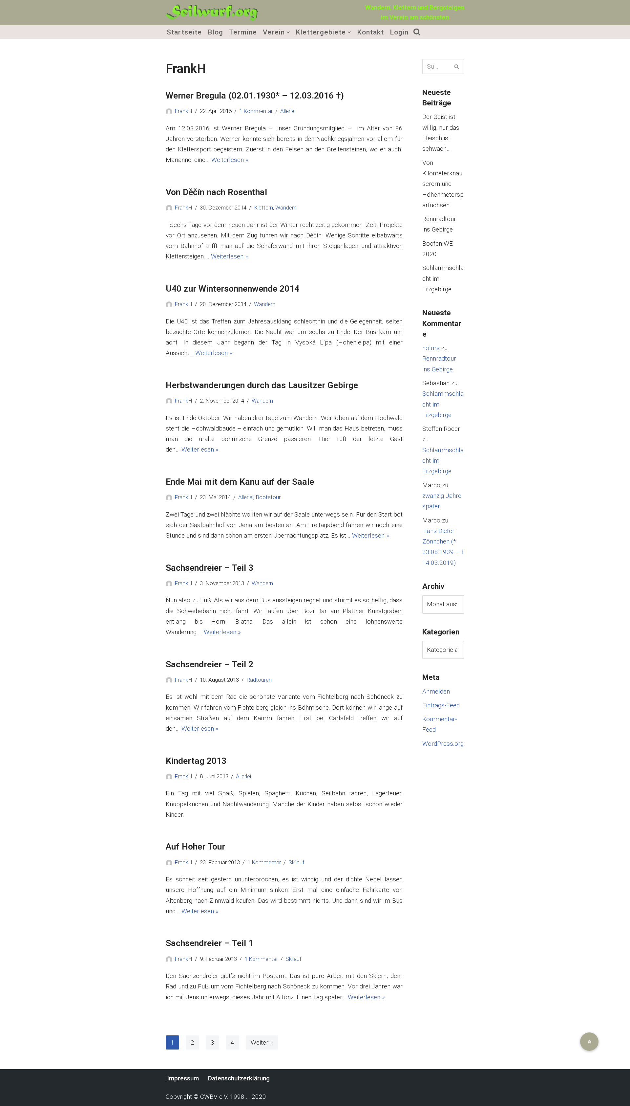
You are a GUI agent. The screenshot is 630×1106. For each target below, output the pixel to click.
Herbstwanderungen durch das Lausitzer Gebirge (262, 385)
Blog (215, 32)
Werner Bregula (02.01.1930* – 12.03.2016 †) (255, 95)
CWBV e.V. (214, 1096)
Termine (243, 32)
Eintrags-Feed (441, 705)
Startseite (184, 32)
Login (399, 32)
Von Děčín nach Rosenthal (216, 192)
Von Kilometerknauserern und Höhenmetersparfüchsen (443, 184)
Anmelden (436, 691)
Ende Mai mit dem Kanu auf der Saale (240, 481)
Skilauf (296, 862)
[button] (288, 32)
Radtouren (259, 679)
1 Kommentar (256, 111)
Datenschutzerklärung (239, 1078)
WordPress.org (443, 743)
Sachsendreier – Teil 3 (209, 568)
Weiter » (262, 1042)
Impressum (183, 1078)
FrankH (183, 111)
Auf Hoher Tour (195, 846)
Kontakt (370, 32)
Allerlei (287, 111)
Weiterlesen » (229, 160)
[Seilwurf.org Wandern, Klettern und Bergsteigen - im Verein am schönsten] (212, 13)
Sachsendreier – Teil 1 (209, 943)
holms (431, 348)
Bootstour (268, 497)
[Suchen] (457, 66)
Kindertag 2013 (196, 761)
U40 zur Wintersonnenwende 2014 (232, 288)
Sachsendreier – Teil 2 (209, 664)
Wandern (286, 207)
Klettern (263, 207)
